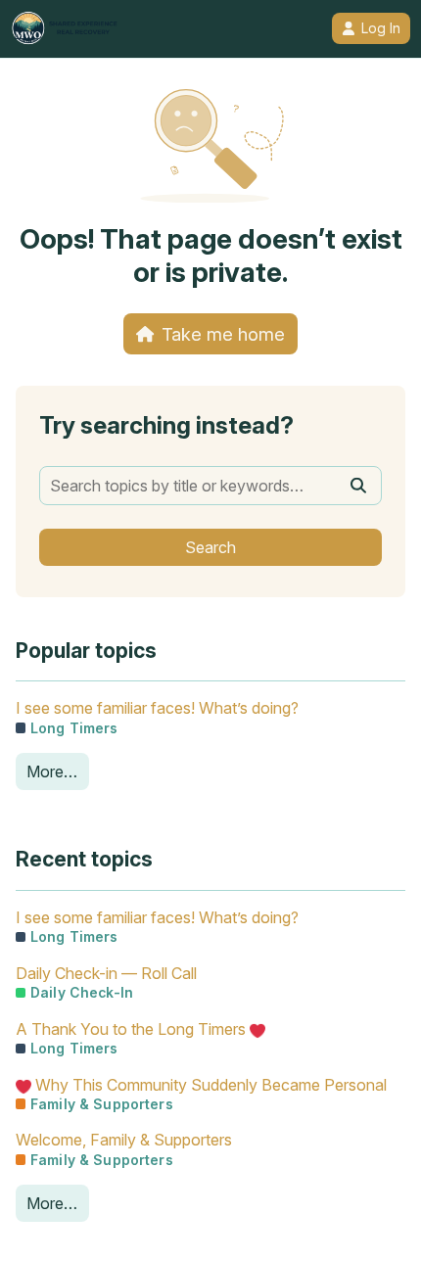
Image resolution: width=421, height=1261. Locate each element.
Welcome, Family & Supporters (124, 1139)
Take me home (223, 334)
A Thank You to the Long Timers (133, 1029)
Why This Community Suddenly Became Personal (209, 1085)
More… (51, 771)
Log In (380, 28)
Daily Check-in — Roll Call (106, 973)
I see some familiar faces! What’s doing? (157, 708)
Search (210, 547)
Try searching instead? (166, 425)
